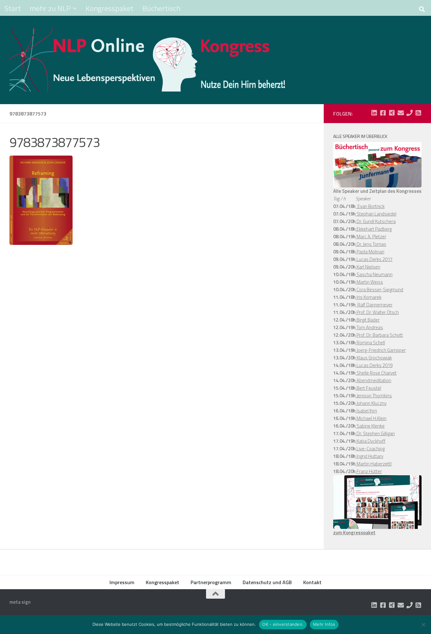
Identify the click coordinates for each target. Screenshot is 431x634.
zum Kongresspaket (354, 532)
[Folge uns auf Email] (401, 113)
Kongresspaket (109, 8)
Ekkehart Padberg (374, 229)
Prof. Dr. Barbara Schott (379, 335)
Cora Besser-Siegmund (379, 289)
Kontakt (312, 582)
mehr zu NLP (50, 8)
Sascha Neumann (374, 274)
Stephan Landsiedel (376, 213)
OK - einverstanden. (283, 624)
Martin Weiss (369, 282)
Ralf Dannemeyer (374, 304)
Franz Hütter (369, 471)
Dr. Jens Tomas (371, 244)
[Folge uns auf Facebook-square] (383, 113)
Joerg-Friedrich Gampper (381, 350)
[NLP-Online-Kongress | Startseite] (148, 60)
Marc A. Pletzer (371, 236)
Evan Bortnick (370, 206)
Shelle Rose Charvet (376, 372)
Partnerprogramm (211, 582)
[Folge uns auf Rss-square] (418, 113)
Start (12, 8)
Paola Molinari (370, 251)
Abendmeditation (373, 380)
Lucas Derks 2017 (374, 259)
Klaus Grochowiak (374, 357)
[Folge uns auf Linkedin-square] (374, 113)
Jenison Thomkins (374, 395)
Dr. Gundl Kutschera (376, 221)
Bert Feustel (368, 388)
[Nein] (423, 624)
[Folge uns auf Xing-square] (392, 113)
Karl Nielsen (368, 266)
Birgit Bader (368, 319)
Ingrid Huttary (369, 456)
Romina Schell (370, 342)
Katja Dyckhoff (371, 441)
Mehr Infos (324, 624)
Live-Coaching (370, 448)
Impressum (121, 582)
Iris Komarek (368, 297)
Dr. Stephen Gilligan (375, 433)
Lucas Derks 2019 (374, 365)
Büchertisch (161, 8)
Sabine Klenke (370, 426)
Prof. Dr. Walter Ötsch (377, 312)
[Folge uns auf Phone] (409, 113)
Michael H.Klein (371, 418)
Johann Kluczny (371, 403)
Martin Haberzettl (374, 463)
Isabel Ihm (366, 410)
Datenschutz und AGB (267, 582)
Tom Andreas (369, 327)
